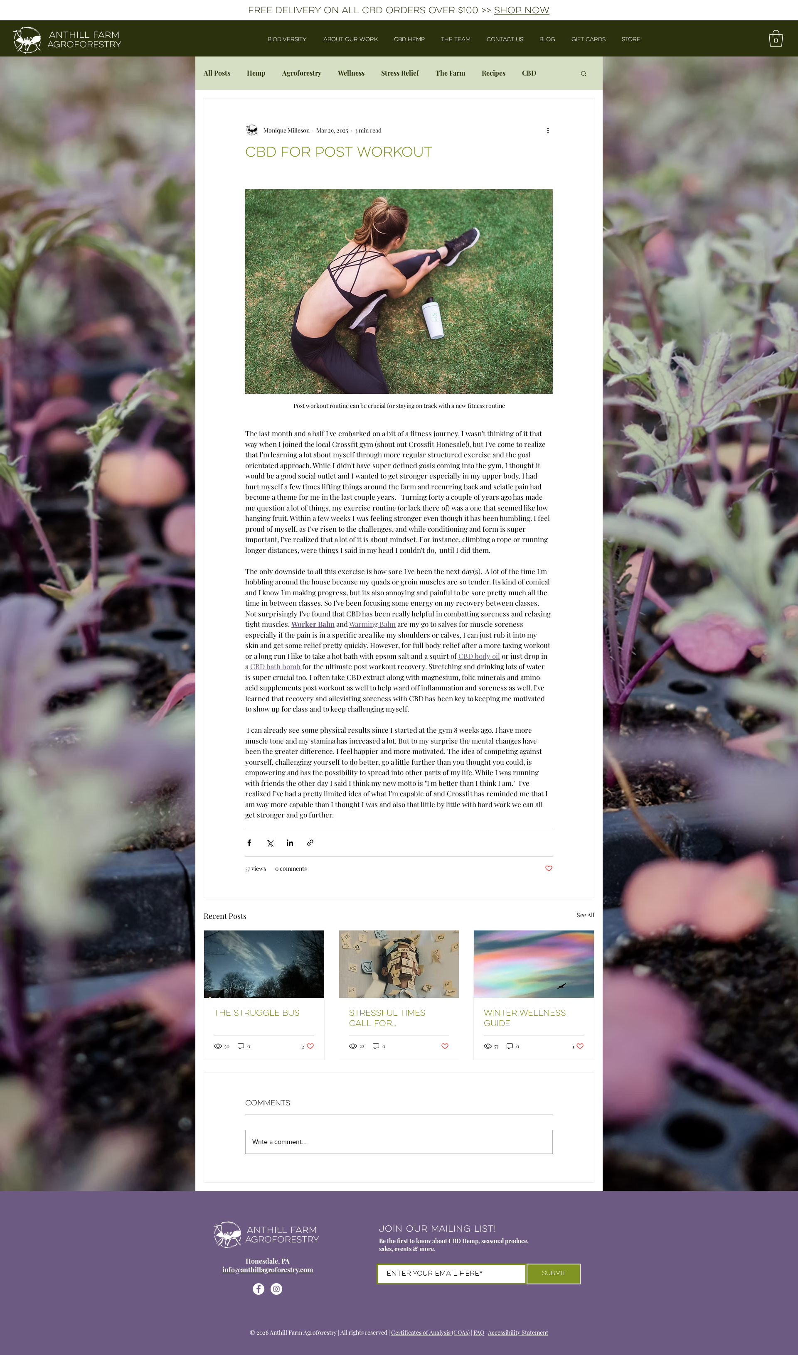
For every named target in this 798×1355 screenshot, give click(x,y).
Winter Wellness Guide (525, 1018)
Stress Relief (400, 73)
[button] (776, 38)
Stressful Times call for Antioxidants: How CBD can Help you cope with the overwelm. (394, 1018)
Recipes (493, 73)
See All (585, 915)
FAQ (478, 1332)
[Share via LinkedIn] (290, 843)
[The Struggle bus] (264, 964)
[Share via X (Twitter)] (269, 843)
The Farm (450, 73)
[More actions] (548, 130)
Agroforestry (301, 73)
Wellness (351, 73)
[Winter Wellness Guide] (534, 964)
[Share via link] (310, 843)
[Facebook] (258, 1289)
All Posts (217, 73)
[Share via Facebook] (249, 843)
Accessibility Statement (518, 1332)
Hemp (256, 73)
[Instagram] (276, 1289)
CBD (529, 73)
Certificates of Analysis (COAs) (430, 1332)
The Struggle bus (257, 1013)
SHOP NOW (521, 10)
